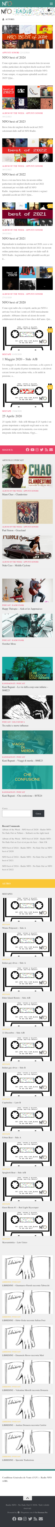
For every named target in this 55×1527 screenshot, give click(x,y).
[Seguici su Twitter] (41, 449)
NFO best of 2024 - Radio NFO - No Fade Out (23, 847)
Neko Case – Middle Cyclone (16, 565)
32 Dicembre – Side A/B (13, 1032)
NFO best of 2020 (14, 302)
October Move (9, 643)
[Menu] (51, 3)
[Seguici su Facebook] (27, 449)
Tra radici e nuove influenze (15, 725)
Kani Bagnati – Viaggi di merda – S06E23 (22, 760)
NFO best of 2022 (14, 174)
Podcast (6, 605)
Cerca (4, 808)
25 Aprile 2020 (12, 416)
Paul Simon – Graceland (14, 530)
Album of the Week (13, 113)
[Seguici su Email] (51, 449)
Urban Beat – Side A (11, 1137)
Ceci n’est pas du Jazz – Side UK (32, 842)
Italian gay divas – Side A (14, 962)
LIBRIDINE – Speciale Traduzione (18, 1459)
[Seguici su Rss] (46, 449)
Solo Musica (18, 722)
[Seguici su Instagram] (37, 449)
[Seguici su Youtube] (32, 449)
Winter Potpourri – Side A (14, 927)
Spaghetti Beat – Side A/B (14, 1172)
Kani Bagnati (8, 683)
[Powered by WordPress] (18, 1512)
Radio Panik (18, 605)
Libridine (6, 1282)
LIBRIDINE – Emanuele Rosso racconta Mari (23, 1355)
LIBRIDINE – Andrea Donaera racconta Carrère (24, 1425)
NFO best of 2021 (14, 238)
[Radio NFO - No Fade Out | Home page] (9, 3)
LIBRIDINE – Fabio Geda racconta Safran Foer (23, 1320)
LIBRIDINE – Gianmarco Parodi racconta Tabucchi (25, 1285)
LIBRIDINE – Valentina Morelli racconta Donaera (25, 1390)
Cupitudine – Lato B (11, 1102)
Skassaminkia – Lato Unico (14, 1242)
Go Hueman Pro (41, 1512)
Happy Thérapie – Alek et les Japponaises (22, 608)
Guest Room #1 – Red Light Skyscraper (20, 1207)
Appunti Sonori (10, 52)
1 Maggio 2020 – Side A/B (20, 359)
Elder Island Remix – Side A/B (16, 997)
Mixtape (6, 354)
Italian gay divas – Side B (14, 1067)
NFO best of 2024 (14, 57)
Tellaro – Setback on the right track (33, 832)
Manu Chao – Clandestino (14, 494)
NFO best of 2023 (14, 121)
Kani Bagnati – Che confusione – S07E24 (22, 795)
